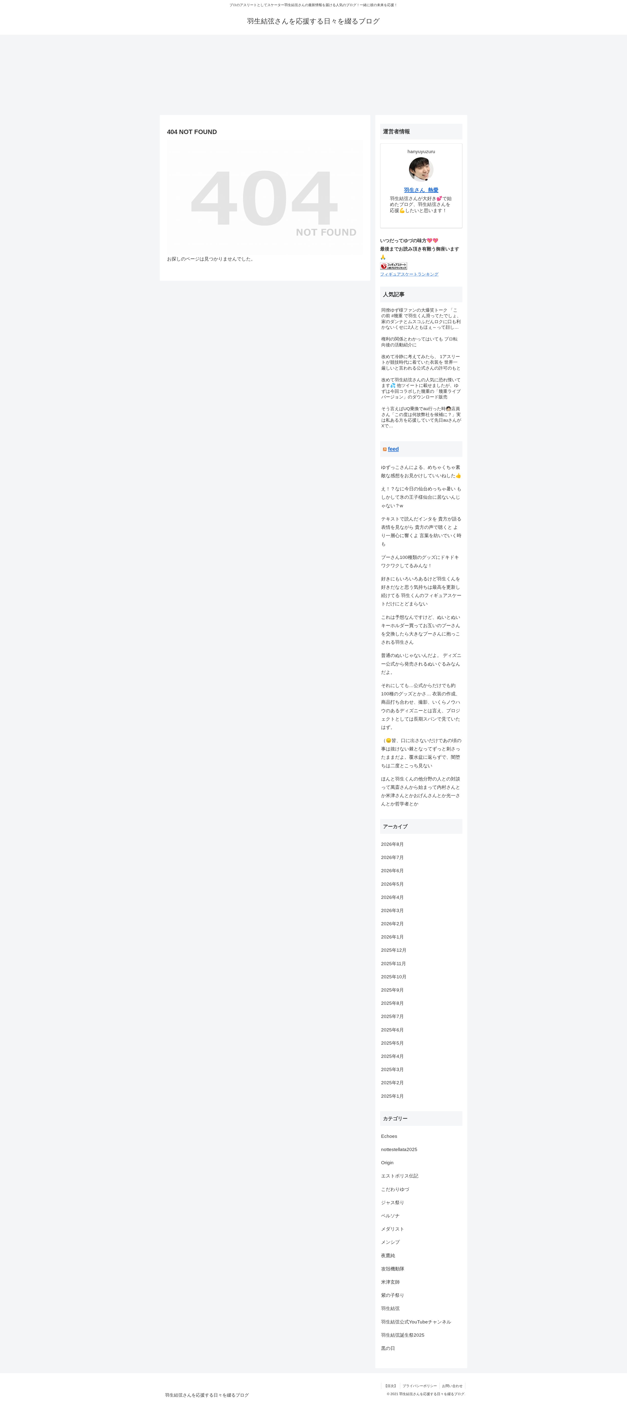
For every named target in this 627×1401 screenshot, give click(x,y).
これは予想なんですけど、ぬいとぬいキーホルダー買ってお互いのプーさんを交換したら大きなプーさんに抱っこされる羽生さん (420, 630)
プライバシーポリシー (420, 1386)
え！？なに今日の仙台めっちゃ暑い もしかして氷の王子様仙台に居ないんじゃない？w (421, 497)
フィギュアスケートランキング (409, 274)
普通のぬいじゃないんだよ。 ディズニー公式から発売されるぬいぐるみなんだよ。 (421, 664)
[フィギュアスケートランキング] (393, 265)
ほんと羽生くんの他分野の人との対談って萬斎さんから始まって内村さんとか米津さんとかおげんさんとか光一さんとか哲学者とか (420, 791)
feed (393, 449)
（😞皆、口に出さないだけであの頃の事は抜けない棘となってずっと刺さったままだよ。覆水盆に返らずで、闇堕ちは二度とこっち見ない (421, 753)
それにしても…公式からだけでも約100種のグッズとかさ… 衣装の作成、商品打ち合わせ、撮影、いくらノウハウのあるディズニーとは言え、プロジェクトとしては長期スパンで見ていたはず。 (420, 706)
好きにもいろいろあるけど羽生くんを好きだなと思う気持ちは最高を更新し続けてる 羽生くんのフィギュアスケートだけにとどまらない (421, 591)
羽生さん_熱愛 (421, 190)
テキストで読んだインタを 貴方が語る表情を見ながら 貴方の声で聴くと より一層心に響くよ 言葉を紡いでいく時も (421, 531)
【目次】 (391, 1386)
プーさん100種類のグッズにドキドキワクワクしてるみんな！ (420, 561)
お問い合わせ (452, 1386)
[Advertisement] (313, 75)
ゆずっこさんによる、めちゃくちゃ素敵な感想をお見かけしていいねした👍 (421, 471)
